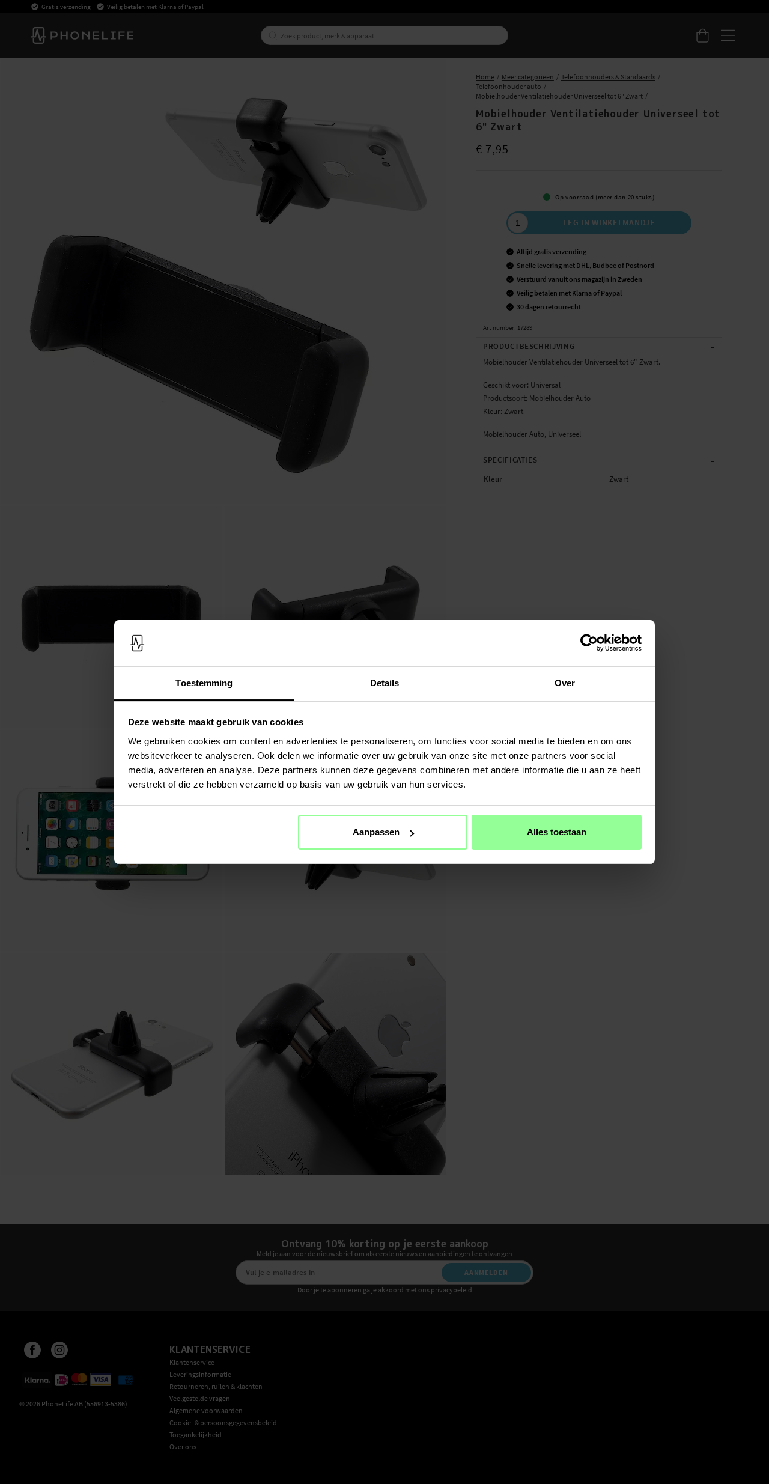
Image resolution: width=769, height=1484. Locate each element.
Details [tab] (385, 683)
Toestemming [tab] (204, 683)
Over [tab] (565, 683)
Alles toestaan (556, 832)
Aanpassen (376, 832)
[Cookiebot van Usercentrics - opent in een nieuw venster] (589, 643)
